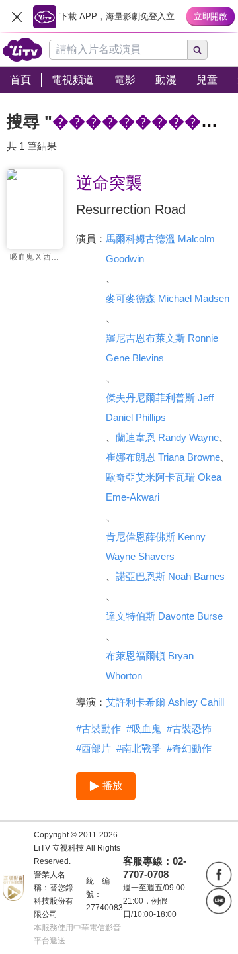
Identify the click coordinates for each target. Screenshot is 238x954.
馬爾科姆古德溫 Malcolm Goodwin (160, 248)
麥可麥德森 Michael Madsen (167, 298)
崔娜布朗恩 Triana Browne (163, 457)
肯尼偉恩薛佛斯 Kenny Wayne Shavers (156, 546)
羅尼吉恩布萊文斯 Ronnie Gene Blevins (162, 347)
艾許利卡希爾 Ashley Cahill (165, 702)
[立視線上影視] (22, 50)
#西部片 (93, 748)
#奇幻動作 (189, 748)
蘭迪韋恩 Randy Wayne (167, 437)
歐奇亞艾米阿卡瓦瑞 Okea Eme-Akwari (163, 486)
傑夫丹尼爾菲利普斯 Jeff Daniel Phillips (160, 407)
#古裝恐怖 (189, 728)
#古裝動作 (98, 728)
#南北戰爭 (138, 748)
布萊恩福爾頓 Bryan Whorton (150, 665)
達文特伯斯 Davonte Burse (164, 616)
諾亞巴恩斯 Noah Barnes (170, 576)
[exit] (16, 16)
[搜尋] (198, 50)
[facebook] (219, 874)
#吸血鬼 (143, 728)
